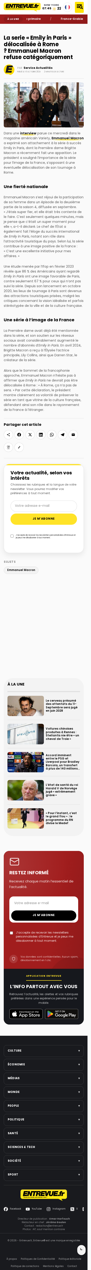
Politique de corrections (25, 1266)
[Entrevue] (22, 7)
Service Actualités (38, 68)
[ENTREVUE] (44, 1195)
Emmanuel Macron (68, 138)
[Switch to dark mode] (81, 1250)
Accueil (7, 27)
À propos (12, 1259)
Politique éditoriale (70, 1259)
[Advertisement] (45, 626)
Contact (72, 1266)
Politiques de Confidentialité (38, 1259)
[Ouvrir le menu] (79, 7)
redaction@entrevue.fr (49, 1226)
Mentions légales (53, 1266)
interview (28, 133)
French (67, 7)
